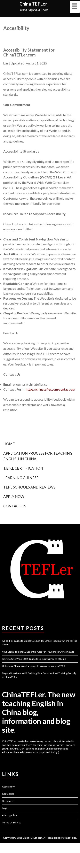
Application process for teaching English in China (37, 456)
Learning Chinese (21, 477)
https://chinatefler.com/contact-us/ (50, 389)
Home (9, 443)
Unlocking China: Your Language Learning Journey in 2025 (33, 666)
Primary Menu (75, 7)
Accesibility (8, 786)
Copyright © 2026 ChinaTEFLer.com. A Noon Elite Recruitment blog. (40, 837)
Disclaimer (8, 800)
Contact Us (14, 506)
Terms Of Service (11, 822)
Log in (5, 808)
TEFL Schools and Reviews (29, 487)
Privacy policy (9, 815)
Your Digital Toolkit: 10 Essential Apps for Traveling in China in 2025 (38, 651)
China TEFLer (33, 4)
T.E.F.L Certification (23, 468)
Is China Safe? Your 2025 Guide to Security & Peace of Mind (34, 658)
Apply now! (14, 496)
